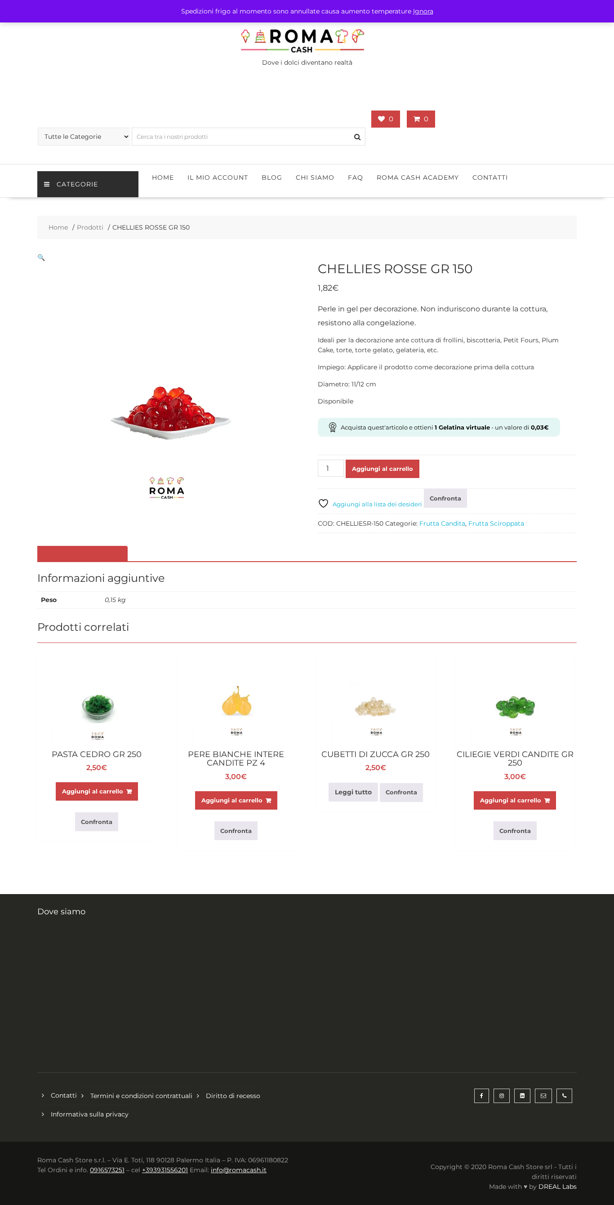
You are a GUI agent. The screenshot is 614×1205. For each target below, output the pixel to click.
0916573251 (107, 1170)
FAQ (355, 177)
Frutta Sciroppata (496, 523)
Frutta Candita (442, 523)
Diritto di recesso (233, 1096)
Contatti (490, 177)
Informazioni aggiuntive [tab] (81, 554)
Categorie (77, 184)
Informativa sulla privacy (90, 1114)
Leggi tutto (353, 792)
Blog (272, 177)
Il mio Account (217, 177)
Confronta (445, 498)
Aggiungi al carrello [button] (92, 791)
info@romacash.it (239, 1170)
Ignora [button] (423, 11)
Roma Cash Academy (418, 177)
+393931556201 (165, 1170)
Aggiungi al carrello (382, 468)
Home (163, 177)
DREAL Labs (557, 1187)
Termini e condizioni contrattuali (141, 1096)
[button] (41, 257)
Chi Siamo (315, 177)
